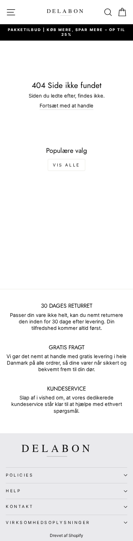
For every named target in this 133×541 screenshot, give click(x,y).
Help (13, 490)
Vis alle (66, 164)
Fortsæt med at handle (66, 106)
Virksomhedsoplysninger (48, 522)
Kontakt (20, 506)
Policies (19, 475)
